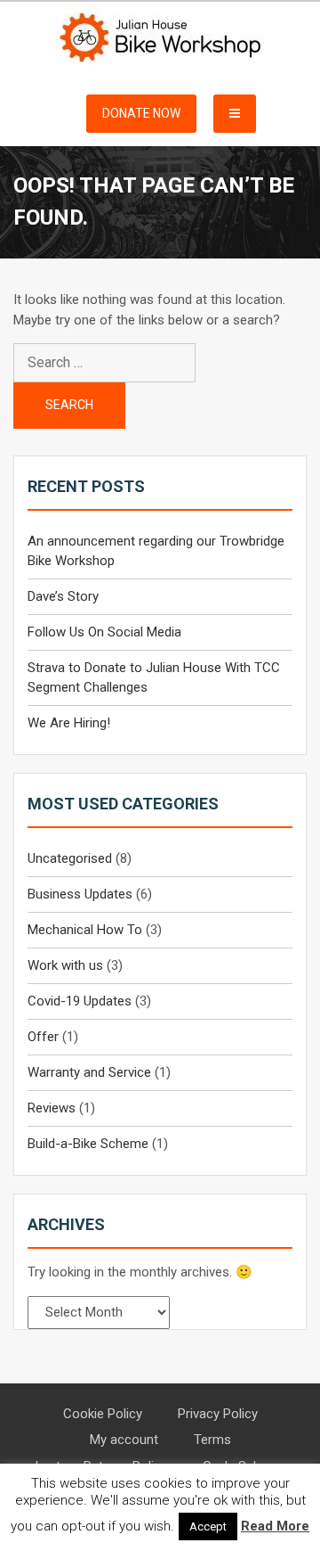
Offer (43, 1037)
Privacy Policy (218, 1414)
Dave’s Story (63, 596)
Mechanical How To (85, 930)
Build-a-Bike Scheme (88, 1144)
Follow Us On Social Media (104, 632)
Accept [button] (208, 1526)
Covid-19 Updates (80, 1001)
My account (124, 1440)
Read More (275, 1526)
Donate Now (141, 113)
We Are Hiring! (69, 723)
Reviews (52, 1108)
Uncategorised (70, 858)
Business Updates (80, 894)
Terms (212, 1440)
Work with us (65, 965)
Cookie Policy (102, 1414)
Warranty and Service (89, 1072)
